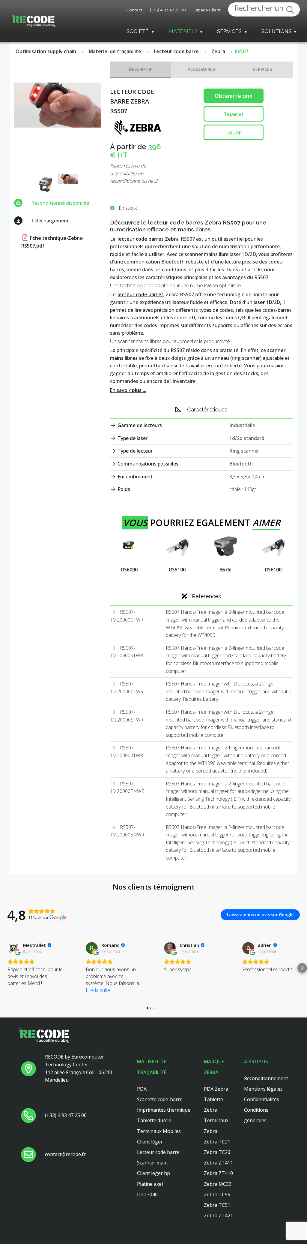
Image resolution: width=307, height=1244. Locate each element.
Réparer (233, 113)
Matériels (183, 31)
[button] (5, 968)
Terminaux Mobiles (159, 1131)
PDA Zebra (216, 1089)
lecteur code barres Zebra (148, 239)
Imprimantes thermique (163, 1110)
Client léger (150, 1141)
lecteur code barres (141, 294)
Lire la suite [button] (98, 990)
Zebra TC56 (217, 1194)
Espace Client (207, 10)
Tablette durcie (154, 1120)
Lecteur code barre (158, 1152)
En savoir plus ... (128, 390)
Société (138, 31)
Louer (233, 132)
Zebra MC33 (217, 1184)
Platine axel (150, 1184)
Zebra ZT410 (218, 1173)
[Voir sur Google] (13, 948)
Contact (134, 10)
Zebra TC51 (217, 1205)
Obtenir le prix (233, 95)
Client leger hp (153, 1173)
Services (229, 31)
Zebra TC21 (217, 1141)
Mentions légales (263, 1089)
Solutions (276, 31)
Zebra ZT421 (218, 1215)
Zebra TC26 (217, 1152)
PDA (142, 1089)
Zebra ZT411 (218, 1162)
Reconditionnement (266, 1078)
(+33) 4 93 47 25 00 (168, 10)
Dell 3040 (147, 1194)
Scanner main (152, 1162)
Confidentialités (261, 1099)
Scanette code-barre (160, 1099)
